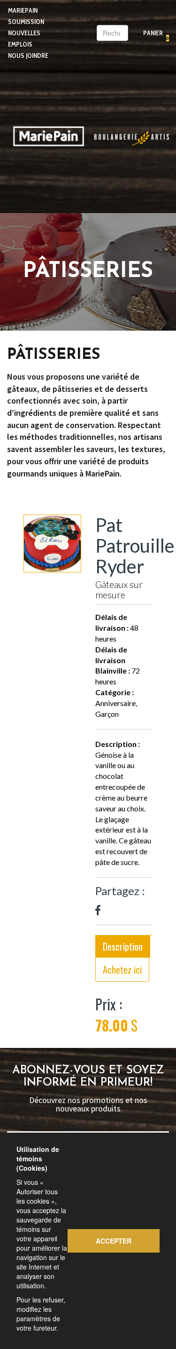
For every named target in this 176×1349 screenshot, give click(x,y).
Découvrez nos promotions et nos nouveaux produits (88, 1104)
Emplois (20, 44)
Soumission (26, 21)
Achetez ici (122, 969)
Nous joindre (28, 55)
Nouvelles (24, 33)
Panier (153, 33)
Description (123, 946)
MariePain (23, 10)
